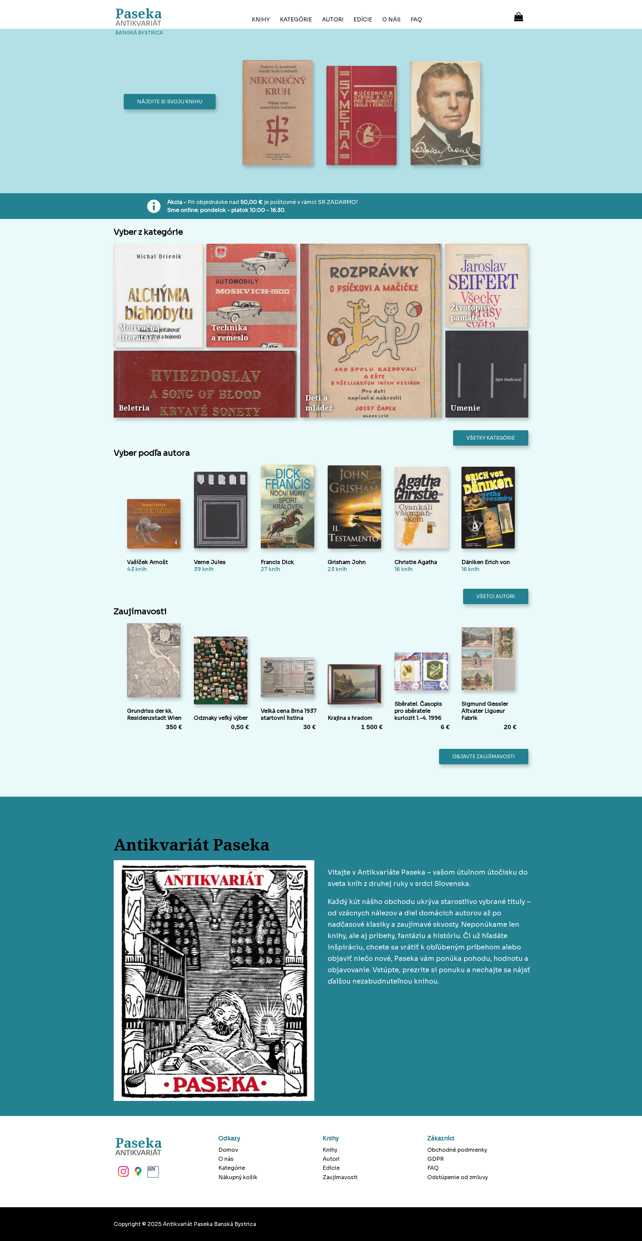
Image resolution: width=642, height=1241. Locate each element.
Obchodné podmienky (457, 1149)
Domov (228, 1149)
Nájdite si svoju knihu (169, 102)
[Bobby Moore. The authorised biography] (447, 114)
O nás (391, 19)
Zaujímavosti (340, 1177)
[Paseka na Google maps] (137, 1173)
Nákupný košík (237, 1177)
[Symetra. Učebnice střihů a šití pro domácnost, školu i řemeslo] (363, 116)
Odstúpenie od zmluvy (457, 1177)
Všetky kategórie (490, 438)
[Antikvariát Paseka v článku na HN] (152, 1173)
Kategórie (296, 19)
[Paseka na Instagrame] (122, 1173)
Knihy (261, 19)
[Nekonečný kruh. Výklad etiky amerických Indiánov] (279, 113)
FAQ (416, 19)
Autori (332, 19)
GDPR (435, 1158)
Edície (362, 19)
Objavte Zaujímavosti (483, 757)
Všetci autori (495, 596)
